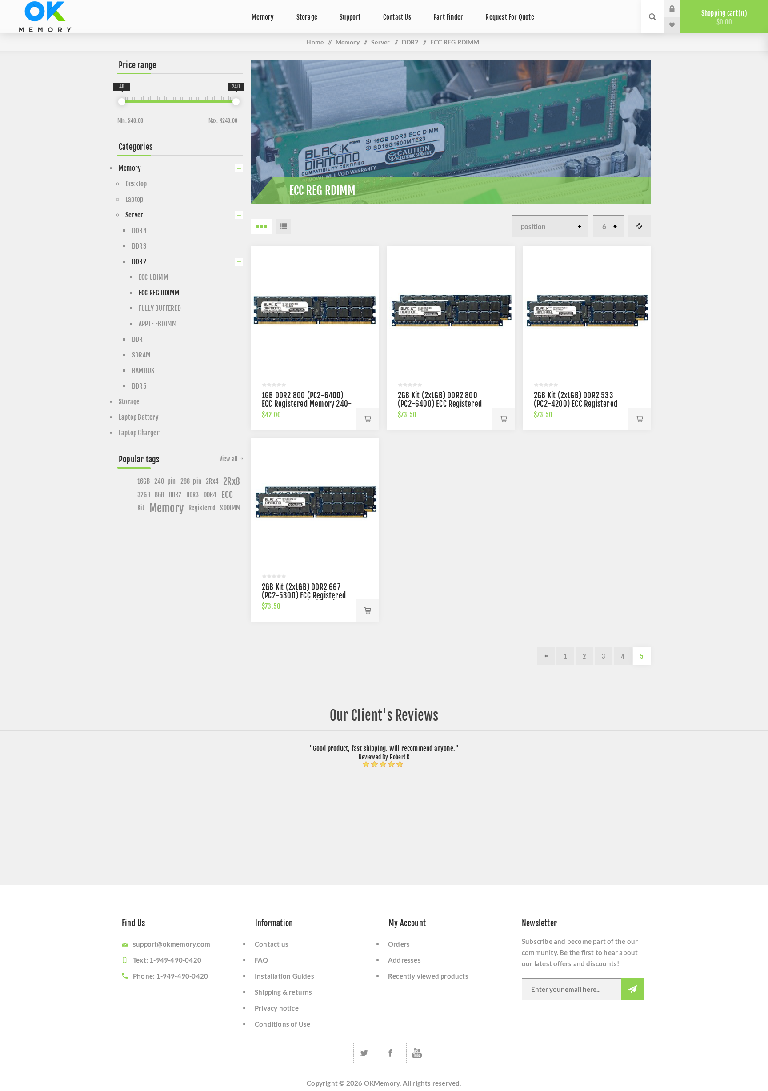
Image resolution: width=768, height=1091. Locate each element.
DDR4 (139, 230)
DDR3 (139, 246)
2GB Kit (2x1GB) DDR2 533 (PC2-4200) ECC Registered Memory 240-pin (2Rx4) (575, 404)
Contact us (271, 944)
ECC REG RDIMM (159, 293)
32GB (143, 494)
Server (380, 42)
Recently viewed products (428, 976)
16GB (143, 481)
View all (229, 458)
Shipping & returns (283, 992)
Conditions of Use (282, 1024)
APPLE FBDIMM (158, 324)
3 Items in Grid (261, 226)
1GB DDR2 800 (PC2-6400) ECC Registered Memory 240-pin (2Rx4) (307, 404)
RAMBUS (143, 370)
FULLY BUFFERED (160, 308)
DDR (137, 339)
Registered (202, 508)
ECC (227, 494)
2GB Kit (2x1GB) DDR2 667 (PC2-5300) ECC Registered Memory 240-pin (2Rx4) (304, 595)
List (283, 226)
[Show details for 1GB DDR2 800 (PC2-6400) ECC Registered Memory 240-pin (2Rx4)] (315, 310)
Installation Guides (284, 976)
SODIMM (230, 508)
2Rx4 (212, 481)
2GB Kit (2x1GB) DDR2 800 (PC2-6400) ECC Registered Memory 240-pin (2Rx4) (440, 404)
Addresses (404, 960)
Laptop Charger (139, 433)
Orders (399, 944)
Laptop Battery (139, 417)
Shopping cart (722, 17)
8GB (159, 494)
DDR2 (410, 42)
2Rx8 (231, 481)
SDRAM (141, 355)
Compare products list (639, 226)
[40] (121, 101)
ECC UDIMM (153, 277)
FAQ (261, 960)
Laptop (134, 199)
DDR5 (139, 386)
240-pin (165, 481)
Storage (129, 401)
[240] (236, 101)
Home (315, 42)
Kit (141, 508)
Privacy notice (277, 1008)
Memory (348, 42)
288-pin (190, 481)
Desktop (136, 184)
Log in (678, 8)
